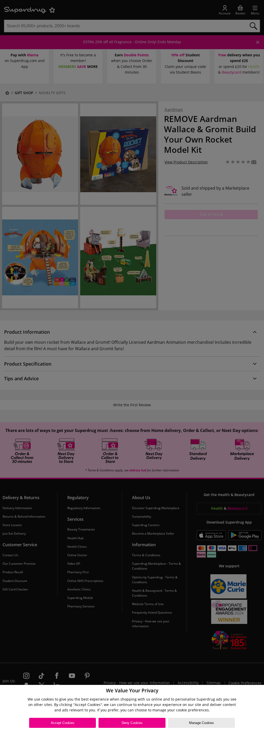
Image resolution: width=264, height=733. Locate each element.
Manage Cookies (201, 723)
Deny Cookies (132, 723)
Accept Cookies (63, 723)
